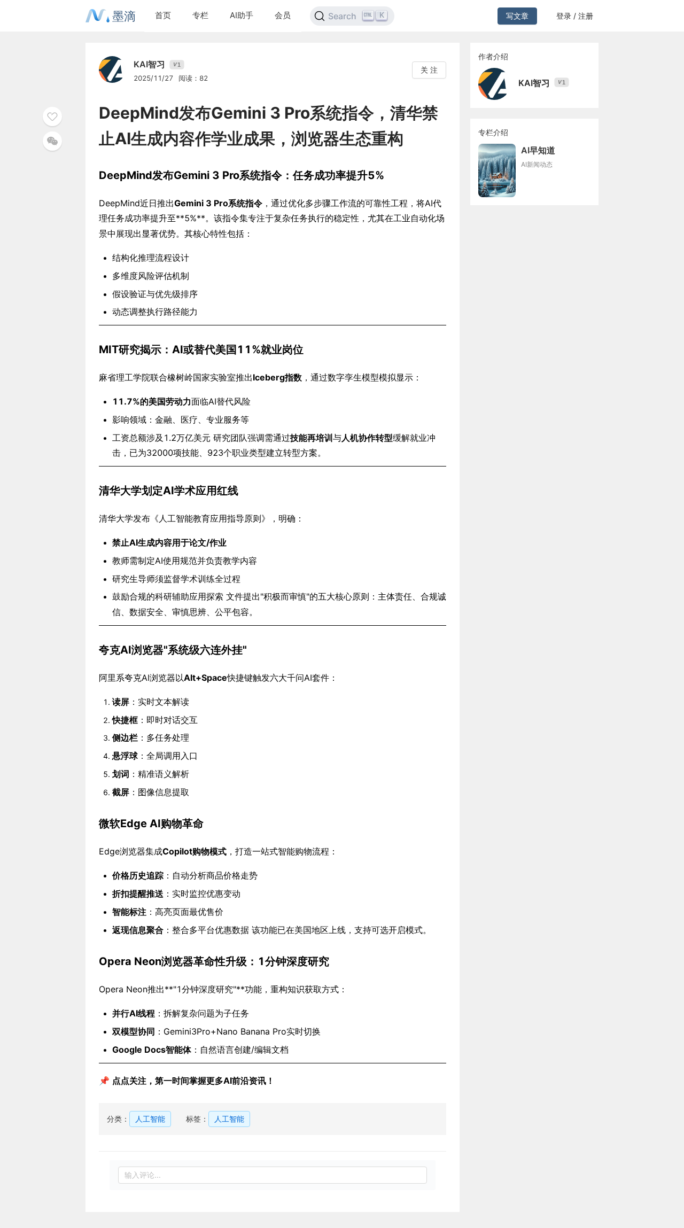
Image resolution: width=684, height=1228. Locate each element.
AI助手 (241, 15)
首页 (163, 15)
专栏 (200, 15)
